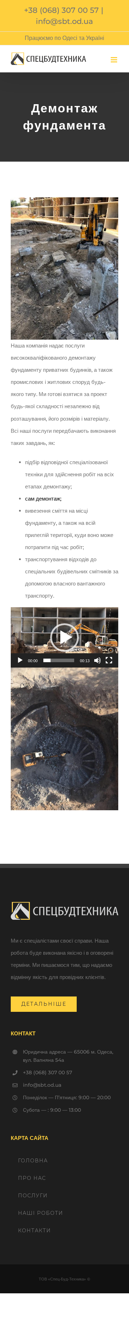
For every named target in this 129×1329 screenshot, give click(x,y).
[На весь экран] (109, 660)
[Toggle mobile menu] (114, 60)
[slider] (58, 660)
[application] (64, 637)
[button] (64, 637)
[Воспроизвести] (20, 660)
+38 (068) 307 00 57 (61, 10)
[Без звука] (97, 660)
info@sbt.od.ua (64, 21)
